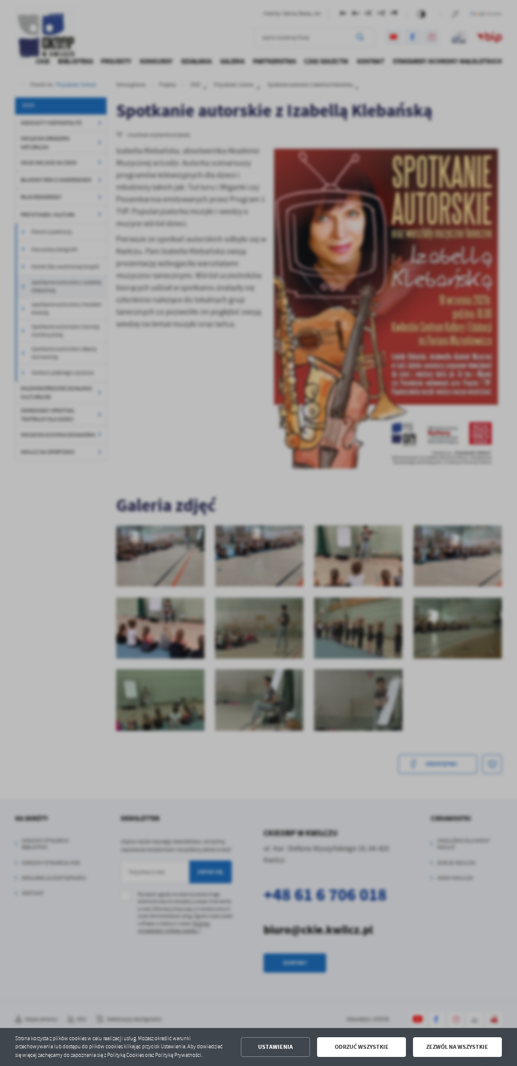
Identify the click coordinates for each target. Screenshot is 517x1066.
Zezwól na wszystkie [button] (457, 1047)
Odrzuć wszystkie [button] (362, 1047)
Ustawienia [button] (275, 1047)
